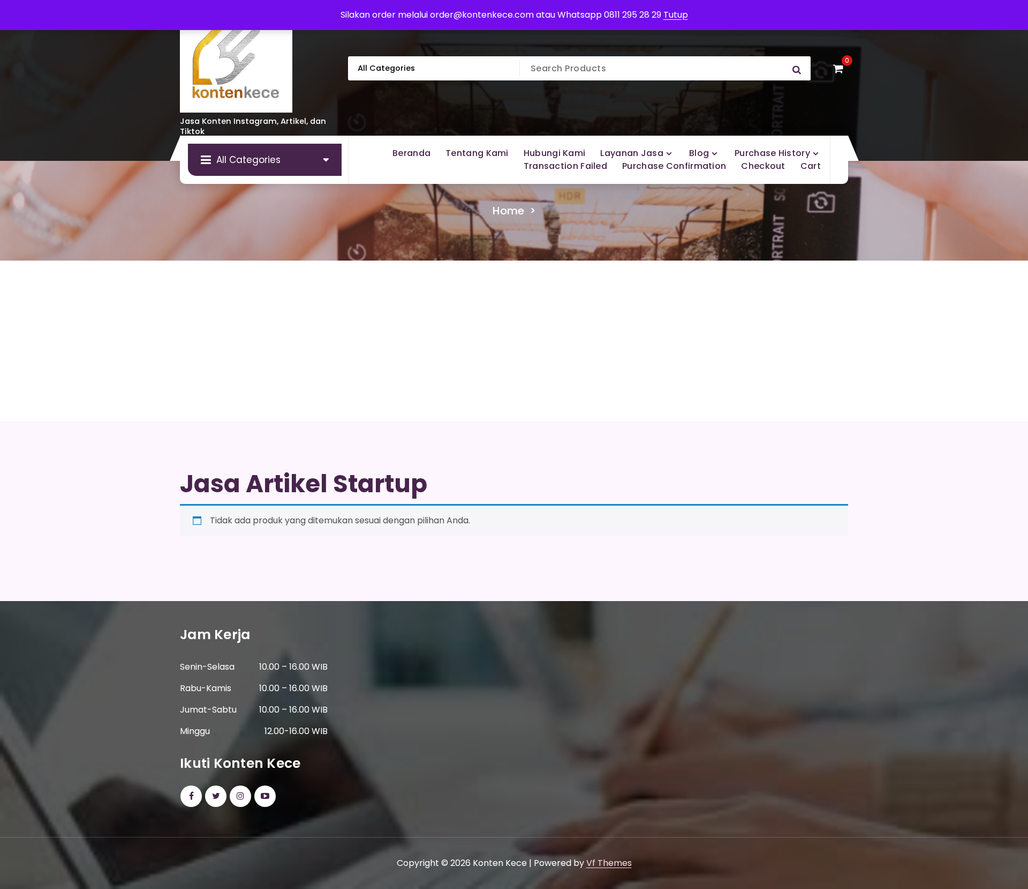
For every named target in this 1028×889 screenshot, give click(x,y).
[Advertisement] (514, 341)
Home (508, 210)
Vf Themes (609, 863)
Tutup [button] (675, 15)
